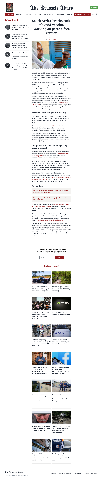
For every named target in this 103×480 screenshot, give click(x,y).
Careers (86, 473)
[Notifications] (96, 14)
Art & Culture (49, 14)
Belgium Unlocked (82, 14)
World (69, 14)
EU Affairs (60, 14)
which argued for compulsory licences (50, 220)
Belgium (28, 14)
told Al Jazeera (54, 126)
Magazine (9, 14)
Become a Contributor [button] (65, 473)
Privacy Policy (78, 473)
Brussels (19, 14)
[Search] (93, 14)
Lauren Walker (52, 39)
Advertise (53, 473)
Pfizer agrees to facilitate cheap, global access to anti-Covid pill (50, 199)
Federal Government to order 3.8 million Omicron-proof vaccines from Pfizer (50, 191)
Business (38, 14)
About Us (94, 473)
